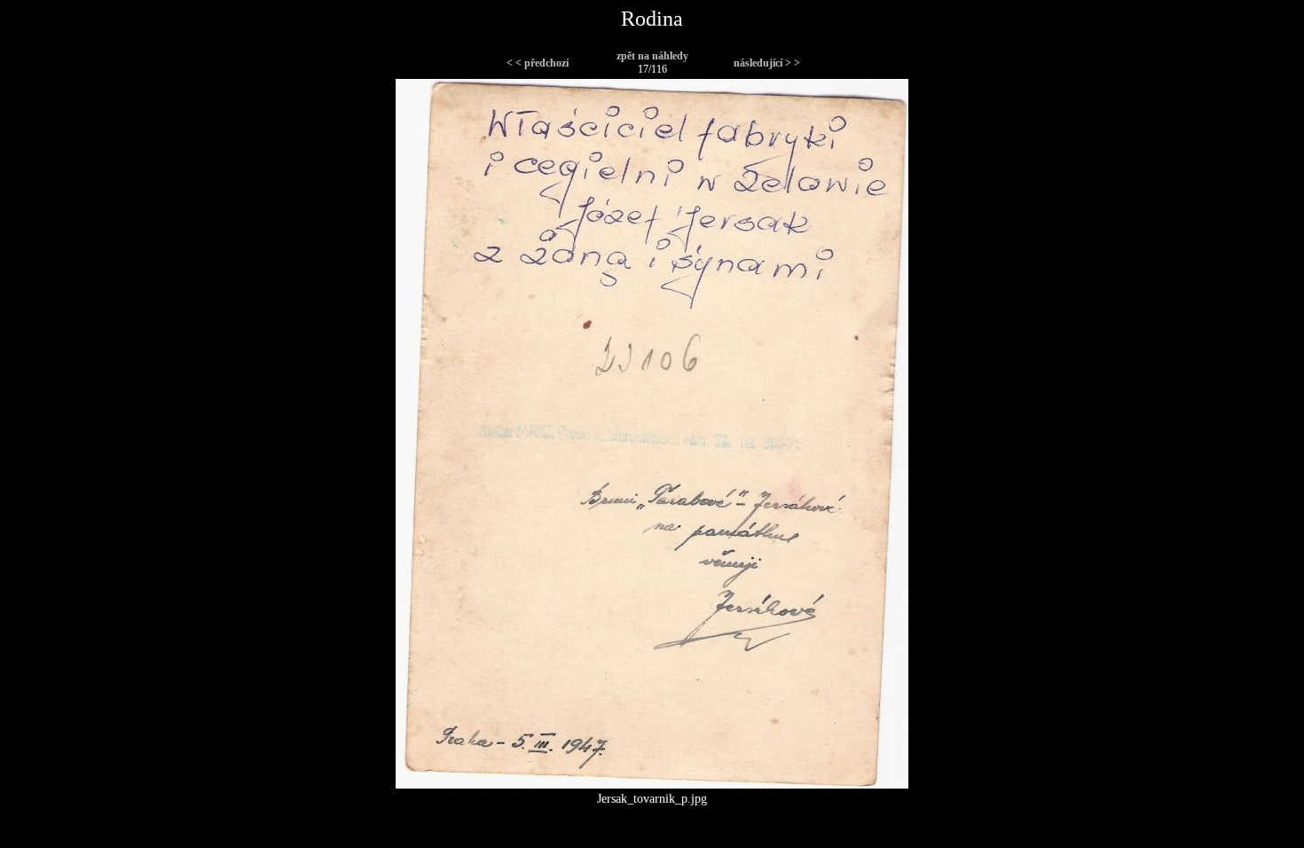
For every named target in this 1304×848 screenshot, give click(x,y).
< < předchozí (538, 63)
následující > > (767, 63)
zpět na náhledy (652, 56)
